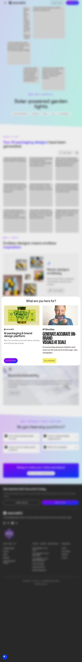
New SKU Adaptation (39, 570)
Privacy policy (27, 581)
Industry (6, 551)
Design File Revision (38, 567)
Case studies (66, 551)
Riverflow (65, 554)
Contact (64, 558)
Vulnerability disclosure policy (50, 581)
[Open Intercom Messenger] (4, 656)
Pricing (64, 548)
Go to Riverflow (49, 361)
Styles (5, 554)
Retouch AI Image (38, 564)
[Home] (17, 2)
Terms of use (36, 581)
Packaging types (8, 548)
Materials (6, 558)
